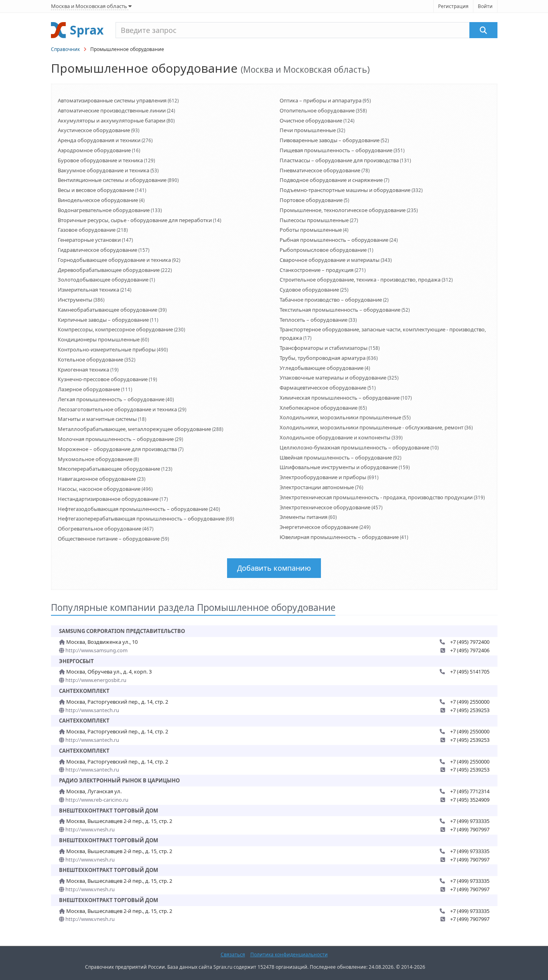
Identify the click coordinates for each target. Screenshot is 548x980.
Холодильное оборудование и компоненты (335, 437)
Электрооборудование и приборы (323, 477)
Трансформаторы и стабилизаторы (323, 347)
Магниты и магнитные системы (97, 419)
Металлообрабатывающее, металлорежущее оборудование (134, 429)
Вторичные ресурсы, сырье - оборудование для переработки (135, 220)
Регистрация (453, 6)
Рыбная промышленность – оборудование (334, 239)
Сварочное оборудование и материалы (330, 259)
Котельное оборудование (90, 359)
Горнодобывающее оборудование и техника (114, 259)
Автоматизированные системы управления (112, 100)
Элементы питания (303, 517)
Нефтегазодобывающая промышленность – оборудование (133, 508)
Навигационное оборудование (97, 478)
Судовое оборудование (309, 289)
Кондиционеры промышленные (99, 339)
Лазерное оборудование (89, 389)
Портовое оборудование (311, 200)
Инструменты (75, 299)
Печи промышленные (308, 130)
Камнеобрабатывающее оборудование (107, 309)
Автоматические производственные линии (112, 110)
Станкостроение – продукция (316, 270)
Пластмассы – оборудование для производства (339, 160)
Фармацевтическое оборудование (323, 387)
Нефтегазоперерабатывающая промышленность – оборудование (141, 518)
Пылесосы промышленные (314, 220)
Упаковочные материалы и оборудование (333, 377)
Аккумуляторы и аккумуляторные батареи (111, 120)
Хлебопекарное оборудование (318, 407)
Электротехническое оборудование (325, 507)
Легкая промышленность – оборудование (111, 399)
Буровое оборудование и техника (100, 160)
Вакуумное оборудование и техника (103, 170)
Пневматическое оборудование (320, 170)
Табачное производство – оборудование (331, 299)
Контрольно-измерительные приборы (107, 349)
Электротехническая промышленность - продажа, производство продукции (376, 497)
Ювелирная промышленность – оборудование (339, 537)
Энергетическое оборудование (319, 527)
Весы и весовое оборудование (96, 190)
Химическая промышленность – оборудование (340, 397)
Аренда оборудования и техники (99, 140)
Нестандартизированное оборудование (108, 498)
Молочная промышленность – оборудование (116, 439)
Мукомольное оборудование (95, 459)
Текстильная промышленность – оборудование (340, 309)
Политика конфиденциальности (289, 954)
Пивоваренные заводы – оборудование (330, 140)
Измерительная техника (88, 289)
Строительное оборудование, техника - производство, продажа (360, 279)
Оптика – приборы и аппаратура (320, 100)
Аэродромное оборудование (94, 150)
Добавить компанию (274, 568)
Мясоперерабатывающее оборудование (109, 468)
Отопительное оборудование (317, 110)
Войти (485, 6)
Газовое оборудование (87, 229)
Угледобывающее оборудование (321, 368)
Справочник (65, 49)
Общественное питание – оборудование (109, 538)
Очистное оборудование (311, 120)
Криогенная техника (83, 369)
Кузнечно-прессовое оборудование (103, 379)
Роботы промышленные (311, 229)
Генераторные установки (89, 239)
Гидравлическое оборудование (97, 249)
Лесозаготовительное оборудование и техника (117, 409)
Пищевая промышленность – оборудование (336, 150)
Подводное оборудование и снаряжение (331, 180)
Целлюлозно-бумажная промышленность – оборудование (354, 447)
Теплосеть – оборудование (313, 319)
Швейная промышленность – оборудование (336, 457)
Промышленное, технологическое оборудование (343, 210)
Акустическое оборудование (94, 130)
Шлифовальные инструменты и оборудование (339, 467)
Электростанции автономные (317, 487)
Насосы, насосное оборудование (99, 488)
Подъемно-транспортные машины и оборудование (345, 190)
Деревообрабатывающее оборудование (109, 270)
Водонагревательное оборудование (104, 210)
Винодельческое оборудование (98, 200)
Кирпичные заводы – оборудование (103, 319)
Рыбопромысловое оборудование (323, 249)
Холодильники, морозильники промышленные (340, 417)
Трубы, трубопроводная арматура (322, 357)
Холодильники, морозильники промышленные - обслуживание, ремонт (371, 427)
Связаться (233, 954)
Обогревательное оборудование (99, 528)
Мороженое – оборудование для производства (117, 449)
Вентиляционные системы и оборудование (112, 180)
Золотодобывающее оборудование (103, 279)
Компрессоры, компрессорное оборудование (115, 329)
